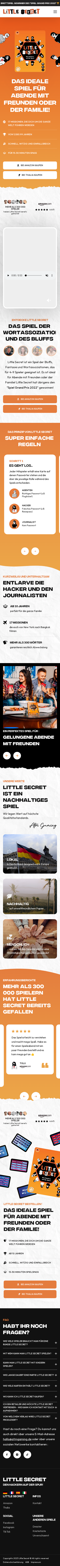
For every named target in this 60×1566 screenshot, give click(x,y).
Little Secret (24, 1479)
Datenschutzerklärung (13, 1562)
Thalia (6, 1507)
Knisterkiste (39, 1531)
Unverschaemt (41, 1535)
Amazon (7, 1503)
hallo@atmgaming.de (17, 1439)
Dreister (37, 1526)
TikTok (6, 1531)
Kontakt (37, 1503)
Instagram (8, 1527)
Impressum (36, 1562)
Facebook (8, 1522)
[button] (25, 551)
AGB (27, 1562)
